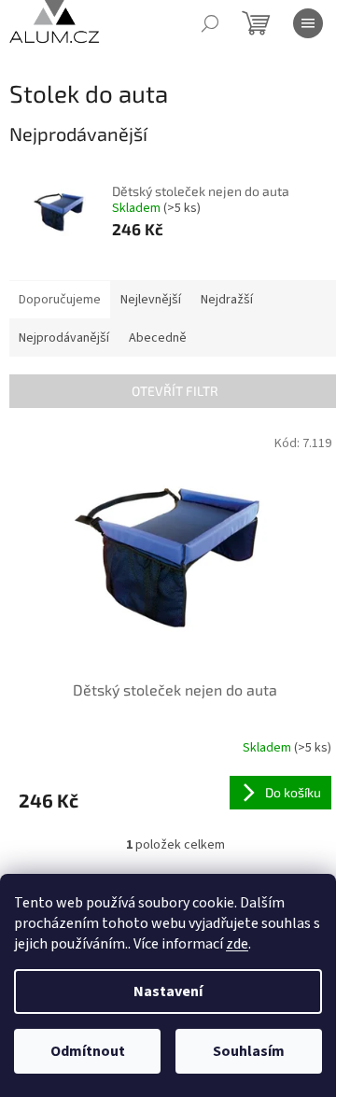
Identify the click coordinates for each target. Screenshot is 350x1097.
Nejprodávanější (64, 338)
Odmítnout (87, 1051)
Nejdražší (227, 299)
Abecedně (158, 338)
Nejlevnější (150, 299)
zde (237, 944)
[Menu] (308, 23)
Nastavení (168, 991)
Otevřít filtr (175, 391)
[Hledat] (210, 23)
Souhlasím (249, 1051)
